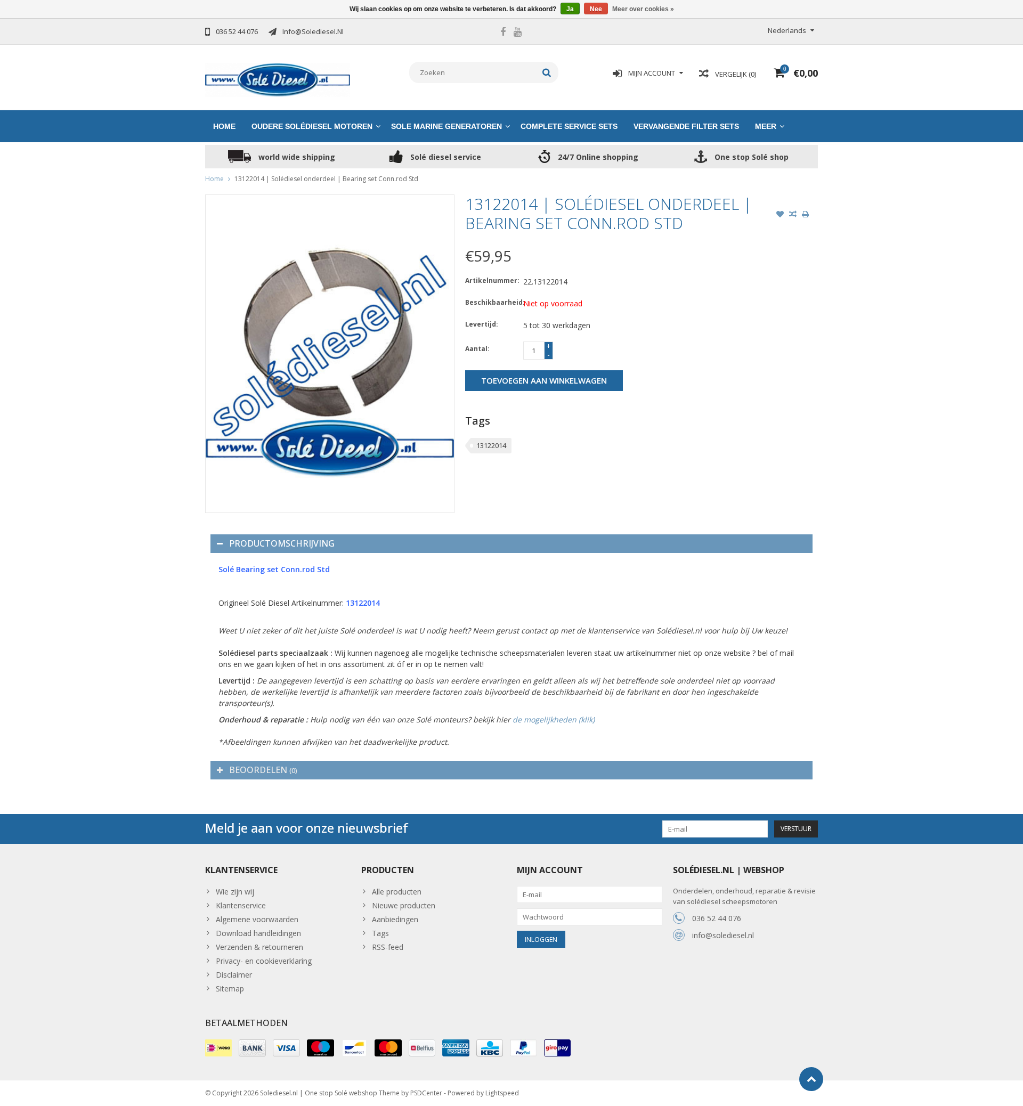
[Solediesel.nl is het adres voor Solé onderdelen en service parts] (278, 79)
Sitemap (230, 988)
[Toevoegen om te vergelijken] (793, 215)
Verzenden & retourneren (259, 947)
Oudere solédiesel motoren (311, 126)
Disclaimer (234, 975)
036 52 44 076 (716, 918)
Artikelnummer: (491, 280)
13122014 (491, 445)
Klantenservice (241, 905)
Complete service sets (569, 126)
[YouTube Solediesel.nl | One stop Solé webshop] (517, 33)
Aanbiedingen (395, 919)
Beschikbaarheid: (491, 302)
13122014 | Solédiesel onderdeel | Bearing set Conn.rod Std (326, 178)
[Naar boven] (811, 1079)
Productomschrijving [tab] (282, 543)
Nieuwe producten (403, 905)
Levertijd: (481, 324)
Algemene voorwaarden (257, 919)
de (518, 719)
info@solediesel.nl (723, 935)
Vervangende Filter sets (686, 126)
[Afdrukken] (805, 215)
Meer (765, 126)
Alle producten (396, 892)
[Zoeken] (546, 72)
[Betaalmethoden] (218, 1047)
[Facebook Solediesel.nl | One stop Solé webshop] (503, 33)
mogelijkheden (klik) (559, 719)
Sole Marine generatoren (446, 126)
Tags (380, 933)
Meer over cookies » (643, 9)
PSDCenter (426, 1092)
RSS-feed (387, 947)
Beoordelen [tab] (263, 770)
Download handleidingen (258, 933)
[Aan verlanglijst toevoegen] (780, 215)
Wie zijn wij (235, 892)
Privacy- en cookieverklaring (264, 961)
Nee (596, 9)
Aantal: (477, 348)
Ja (570, 9)
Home (224, 126)
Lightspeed (502, 1092)
